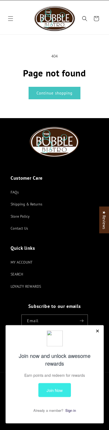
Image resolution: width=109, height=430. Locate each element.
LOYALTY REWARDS (26, 286)
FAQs (15, 192)
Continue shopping (54, 93)
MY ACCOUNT (22, 262)
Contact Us (19, 228)
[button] (10, 18)
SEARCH (17, 274)
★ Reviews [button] (104, 220)
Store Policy (20, 216)
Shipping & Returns (26, 204)
